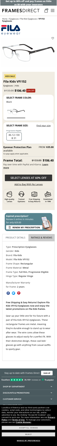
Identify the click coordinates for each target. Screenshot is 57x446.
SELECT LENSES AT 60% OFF (28, 178)
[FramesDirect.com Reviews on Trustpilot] (28, 379)
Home (4, 18)
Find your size (43, 125)
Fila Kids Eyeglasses (28, 18)
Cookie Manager (23, 422)
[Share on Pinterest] (19, 293)
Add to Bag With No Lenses (28, 184)
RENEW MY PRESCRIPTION (26, 227)
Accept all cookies (28, 428)
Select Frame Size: (17, 125)
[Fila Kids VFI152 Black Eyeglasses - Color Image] (16, 112)
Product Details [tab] (15, 237)
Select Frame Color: (18, 97)
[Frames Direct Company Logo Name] (21, 10)
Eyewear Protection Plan (17, 147)
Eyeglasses (14, 18)
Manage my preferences (28, 440)
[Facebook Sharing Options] (8, 293)
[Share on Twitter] (13, 293)
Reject (28, 434)
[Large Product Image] (28, 53)
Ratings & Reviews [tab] (41, 237)
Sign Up (46, 373)
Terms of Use (18, 420)
